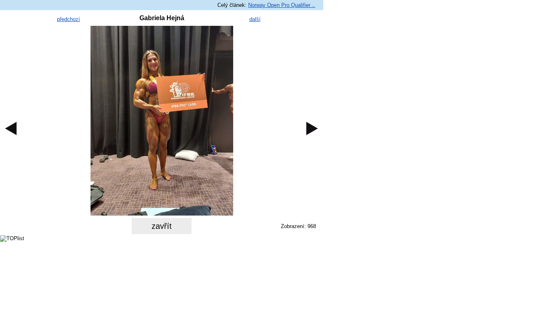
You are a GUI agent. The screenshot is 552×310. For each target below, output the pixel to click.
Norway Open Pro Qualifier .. (281, 5)
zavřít (162, 226)
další (255, 19)
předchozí (68, 19)
